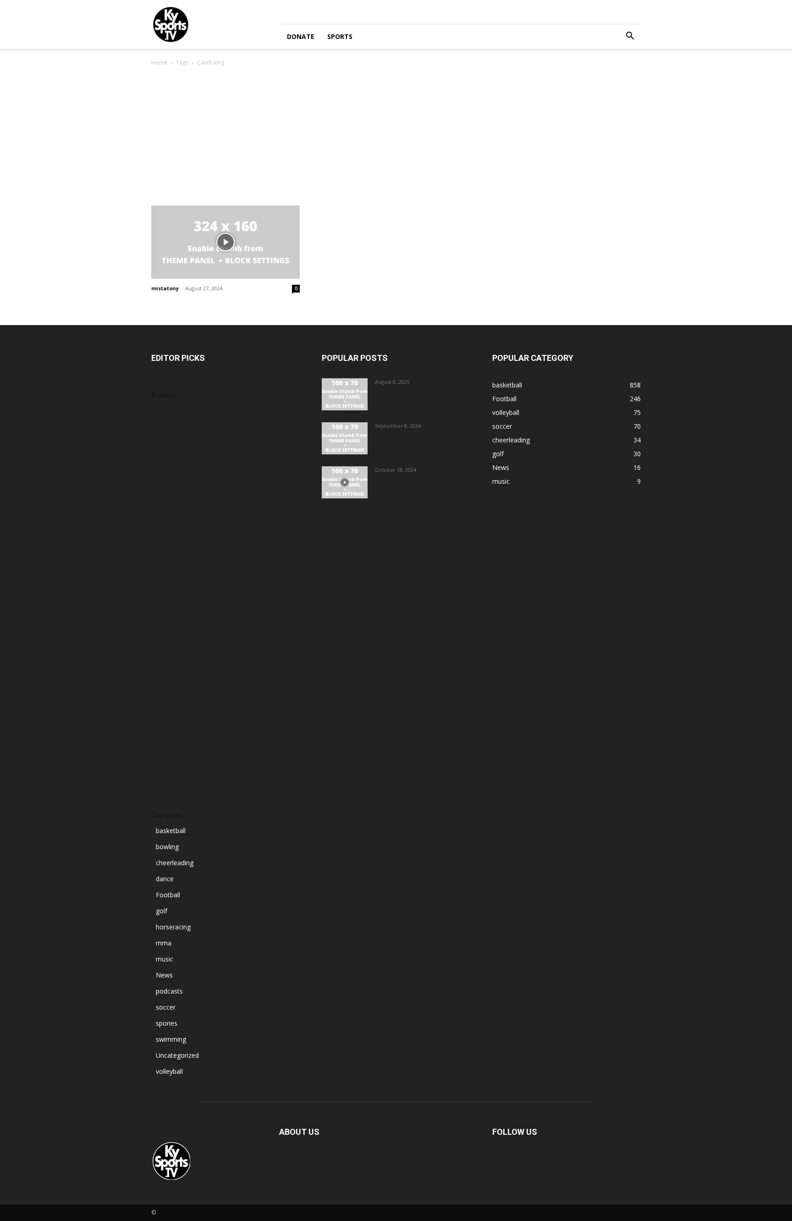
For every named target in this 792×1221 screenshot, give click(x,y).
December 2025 (175, 520)
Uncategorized (177, 1055)
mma (163, 943)
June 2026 (166, 438)
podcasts (169, 991)
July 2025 (164, 589)
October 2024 (171, 713)
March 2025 (169, 644)
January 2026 (170, 507)
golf (161, 910)
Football (168, 894)
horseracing (173, 927)
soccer (166, 1007)
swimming (171, 1039)
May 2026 (166, 452)
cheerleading (174, 862)
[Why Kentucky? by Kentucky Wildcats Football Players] (345, 394)
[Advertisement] (396, 136)
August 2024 (169, 740)
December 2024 (175, 685)
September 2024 (175, 727)
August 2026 (169, 410)
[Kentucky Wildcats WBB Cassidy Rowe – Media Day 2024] (345, 482)
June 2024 (166, 768)
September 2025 (175, 562)
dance (165, 878)
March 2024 (169, 782)
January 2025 (170, 672)
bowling (167, 846)
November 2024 (175, 699)
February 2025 (172, 658)
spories (166, 1023)
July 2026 (164, 424)
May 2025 (166, 617)
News (164, 975)
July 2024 (164, 754)
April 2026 (166, 465)
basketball (171, 830)
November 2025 (175, 534)
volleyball (169, 1071)
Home (159, 62)
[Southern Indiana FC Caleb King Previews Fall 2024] (225, 242)
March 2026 (169, 479)
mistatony (165, 288)
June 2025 (166, 603)
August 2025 (169, 575)
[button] (630, 37)
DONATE (300, 36)
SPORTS (339, 36)
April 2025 (166, 630)
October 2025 (171, 548)
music (164, 959)
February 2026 (172, 493)
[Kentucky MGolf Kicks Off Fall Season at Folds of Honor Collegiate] (345, 438)
